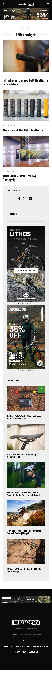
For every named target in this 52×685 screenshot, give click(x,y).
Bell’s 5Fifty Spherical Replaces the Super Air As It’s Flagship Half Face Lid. (24, 493)
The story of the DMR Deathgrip (23, 130)
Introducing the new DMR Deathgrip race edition (25, 82)
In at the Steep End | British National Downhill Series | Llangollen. (24, 531)
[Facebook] (23, 640)
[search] (42, 213)
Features (7, 125)
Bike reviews (9, 171)
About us (8, 646)
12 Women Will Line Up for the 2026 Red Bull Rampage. (25, 570)
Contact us (33, 652)
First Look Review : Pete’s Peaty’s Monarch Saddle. (22, 455)
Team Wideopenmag (22, 646)
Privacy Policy (20, 652)
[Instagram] (28, 640)
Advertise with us (26, 303)
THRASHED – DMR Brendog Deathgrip (19, 177)
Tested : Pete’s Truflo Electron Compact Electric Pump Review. (25, 417)
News (5, 76)
